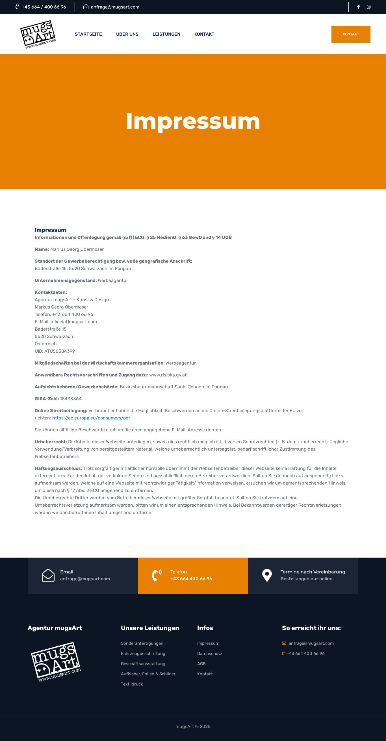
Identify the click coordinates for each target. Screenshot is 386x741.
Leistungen (166, 34)
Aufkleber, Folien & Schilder (148, 673)
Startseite (88, 34)
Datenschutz (209, 653)
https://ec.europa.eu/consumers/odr (91, 418)
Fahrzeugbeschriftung (143, 653)
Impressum (208, 643)
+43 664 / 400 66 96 (43, 7)
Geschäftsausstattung (143, 663)
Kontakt (204, 34)
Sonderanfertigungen (142, 643)
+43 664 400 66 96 (191, 578)
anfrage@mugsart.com (114, 7)
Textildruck (132, 684)
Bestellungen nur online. (307, 578)
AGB (201, 663)
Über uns (127, 34)
